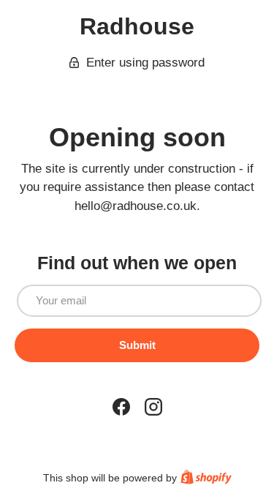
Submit (137, 345)
